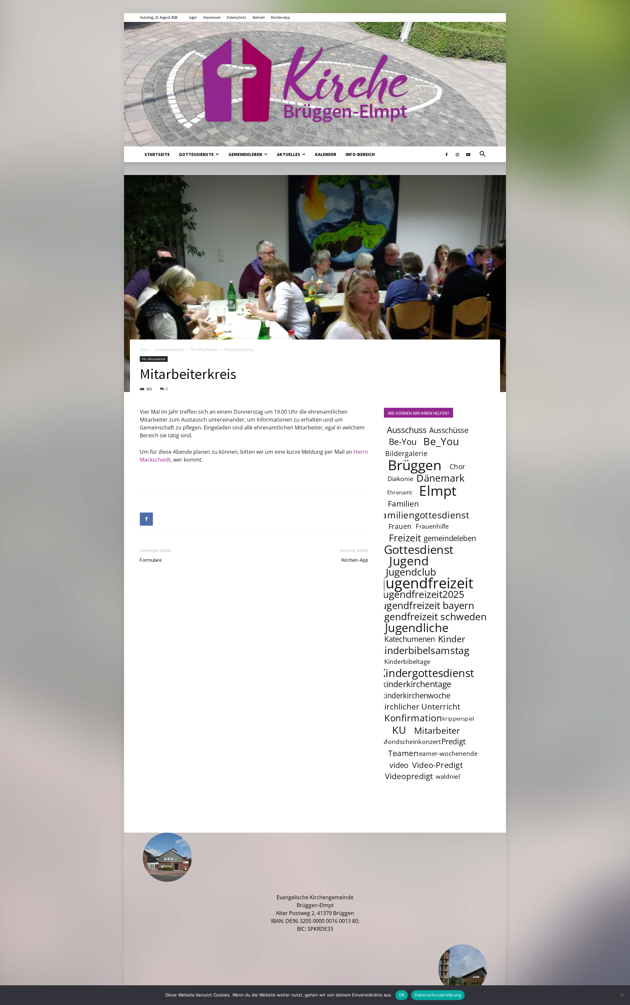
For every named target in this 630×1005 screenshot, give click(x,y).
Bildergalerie (406, 453)
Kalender (325, 154)
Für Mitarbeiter (204, 349)
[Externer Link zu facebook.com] (447, 154)
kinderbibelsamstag (424, 650)
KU (399, 730)
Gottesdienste (196, 154)
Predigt (453, 741)
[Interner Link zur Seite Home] (315, 84)
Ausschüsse (448, 430)
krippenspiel (458, 718)
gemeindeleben (450, 538)
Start (144, 349)
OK (402, 994)
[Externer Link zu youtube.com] (468, 154)
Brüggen (415, 464)
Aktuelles (288, 154)
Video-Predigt (437, 764)
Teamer (402, 753)
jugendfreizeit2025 (422, 594)
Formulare (151, 560)
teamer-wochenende (446, 753)
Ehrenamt (399, 492)
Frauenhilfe (432, 526)
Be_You (441, 441)
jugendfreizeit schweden (431, 616)
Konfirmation (413, 718)
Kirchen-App (280, 17)
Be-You (402, 442)
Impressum (211, 17)
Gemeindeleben (245, 154)
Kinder (451, 639)
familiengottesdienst (424, 515)
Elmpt (438, 490)
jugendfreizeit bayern (426, 605)
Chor (457, 466)
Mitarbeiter (437, 730)
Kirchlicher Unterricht (420, 706)
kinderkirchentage (417, 684)
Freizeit (405, 538)
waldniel (448, 776)
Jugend (409, 560)
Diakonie (400, 478)
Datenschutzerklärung (437, 994)
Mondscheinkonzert (411, 741)
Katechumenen (409, 639)
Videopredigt (409, 776)
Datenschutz (236, 17)
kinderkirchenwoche (415, 695)
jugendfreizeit (427, 583)
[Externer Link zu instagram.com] (457, 154)
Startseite (157, 154)
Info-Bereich (360, 154)
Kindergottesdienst (426, 673)
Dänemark (440, 478)
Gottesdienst (419, 549)
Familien (403, 503)
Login (193, 17)
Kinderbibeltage (407, 661)
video (398, 765)
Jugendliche (417, 627)
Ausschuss (407, 430)
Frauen (400, 526)
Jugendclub (411, 572)
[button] (482, 154)
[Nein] (622, 995)
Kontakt (259, 17)
